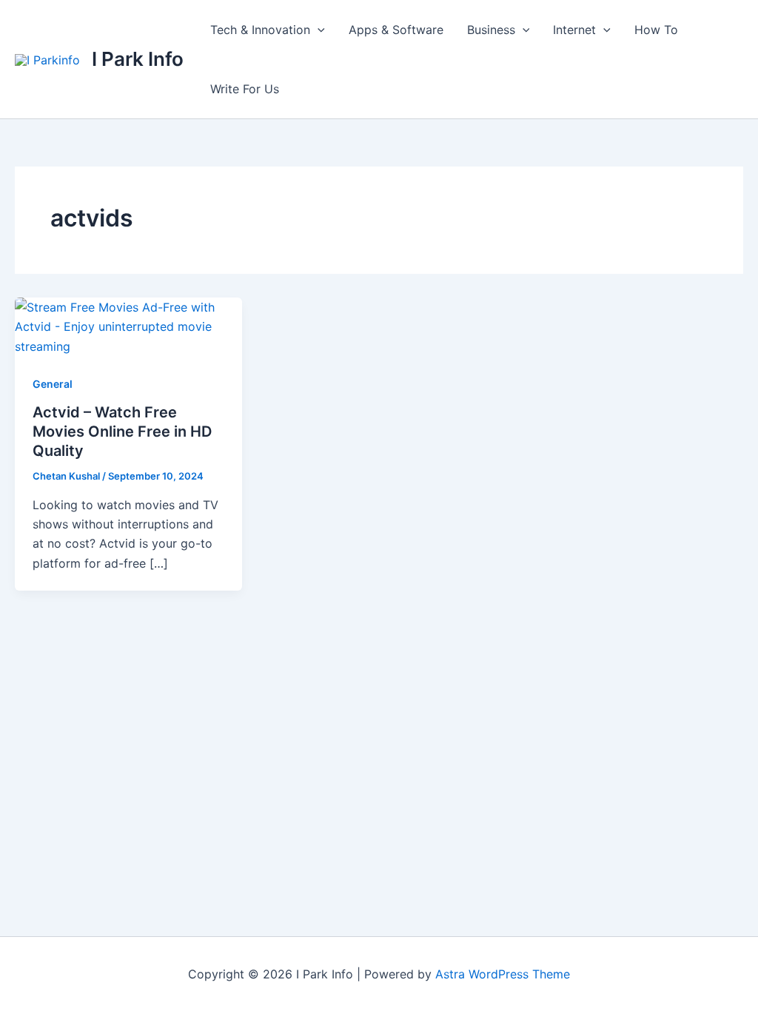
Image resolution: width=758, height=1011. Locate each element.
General (53, 383)
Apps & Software (396, 29)
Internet (574, 29)
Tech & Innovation (260, 29)
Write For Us (244, 88)
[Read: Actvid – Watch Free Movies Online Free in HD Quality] (128, 325)
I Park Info (138, 58)
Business (491, 29)
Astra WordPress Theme (502, 974)
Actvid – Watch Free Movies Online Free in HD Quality (122, 431)
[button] (317, 29)
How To (656, 29)
